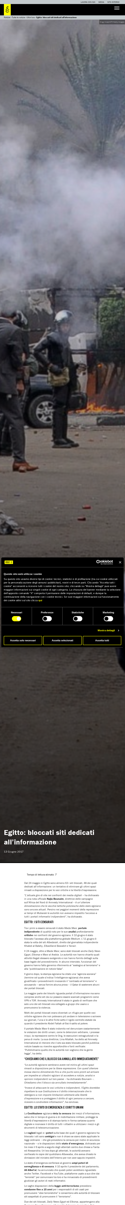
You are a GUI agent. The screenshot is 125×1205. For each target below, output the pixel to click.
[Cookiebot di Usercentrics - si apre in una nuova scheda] (98, 562)
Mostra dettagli (106, 630)
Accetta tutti (102, 640)
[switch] (47, 618)
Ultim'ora (31, 17)
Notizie (7, 17)
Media (101, 2)
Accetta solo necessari (23, 640)
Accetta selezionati (62, 640)
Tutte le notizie (18, 17)
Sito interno (113, 2)
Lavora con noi (88, 2)
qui (40, 600)
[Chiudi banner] (120, 562)
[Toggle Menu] (116, 8)
